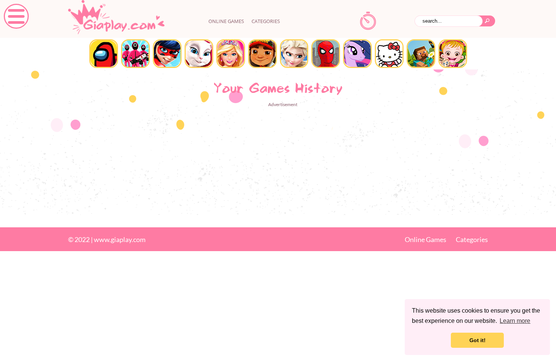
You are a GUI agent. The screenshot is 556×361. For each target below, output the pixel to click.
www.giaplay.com (120, 239)
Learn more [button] (515, 321)
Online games (226, 21)
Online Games (425, 239)
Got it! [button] (477, 340)
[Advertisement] (278, 162)
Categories (266, 21)
